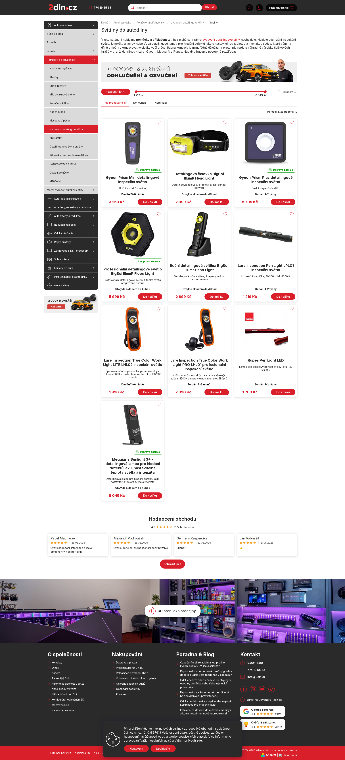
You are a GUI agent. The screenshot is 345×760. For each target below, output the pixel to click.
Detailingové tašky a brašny (66, 146)
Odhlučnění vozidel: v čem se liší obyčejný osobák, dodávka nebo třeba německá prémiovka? (205, 683)
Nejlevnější (140, 102)
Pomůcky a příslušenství (61, 59)
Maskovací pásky (60, 120)
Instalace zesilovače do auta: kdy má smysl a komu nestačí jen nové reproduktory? (205, 711)
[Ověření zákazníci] (263, 724)
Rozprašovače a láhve (63, 163)
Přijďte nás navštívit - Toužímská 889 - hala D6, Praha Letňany (85, 752)
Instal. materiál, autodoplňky (70, 276)
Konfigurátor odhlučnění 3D (68, 699)
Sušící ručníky (58, 85)
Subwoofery (61, 259)
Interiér (51, 51)
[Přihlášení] (259, 7)
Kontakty (57, 662)
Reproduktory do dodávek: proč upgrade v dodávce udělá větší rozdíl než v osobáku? (206, 673)
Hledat (209, 7)
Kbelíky (54, 77)
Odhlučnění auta (63, 233)
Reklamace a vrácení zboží (132, 672)
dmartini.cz (290, 755)
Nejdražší (161, 102)
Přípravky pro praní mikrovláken (69, 155)
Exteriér (51, 42)
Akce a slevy (62, 285)
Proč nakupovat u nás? (129, 667)
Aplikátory (56, 137)
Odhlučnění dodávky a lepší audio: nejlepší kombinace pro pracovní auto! (205, 703)
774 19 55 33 (102, 7)
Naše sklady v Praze (64, 688)
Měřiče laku (56, 181)
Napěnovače (57, 111)
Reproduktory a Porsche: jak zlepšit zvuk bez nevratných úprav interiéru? (204, 694)
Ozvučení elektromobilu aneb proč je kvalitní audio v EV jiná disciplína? (202, 664)
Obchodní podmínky (128, 688)
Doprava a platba (126, 662)
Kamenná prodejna (63, 710)
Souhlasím (163, 748)
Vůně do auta (55, 33)
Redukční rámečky (65, 224)
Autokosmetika (63, 25)
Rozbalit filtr (114, 91)
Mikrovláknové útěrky (63, 94)
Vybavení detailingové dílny (66, 129)
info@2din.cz (256, 677)
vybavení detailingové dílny (221, 39)
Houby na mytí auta (61, 68)
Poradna (121, 694)
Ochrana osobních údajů (130, 683)
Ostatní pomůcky (60, 172)
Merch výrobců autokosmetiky (65, 189)
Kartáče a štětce (59, 103)
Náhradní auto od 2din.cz (67, 694)
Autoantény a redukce (67, 215)
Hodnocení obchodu (172, 519)
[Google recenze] (263, 711)
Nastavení (136, 748)
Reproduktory (62, 242)
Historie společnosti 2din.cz (68, 683)
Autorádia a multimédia (67, 198)
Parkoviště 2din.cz (63, 678)
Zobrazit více (172, 564)
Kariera (56, 672)
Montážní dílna (60, 704)
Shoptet (271, 754)
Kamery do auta (63, 268)
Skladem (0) (290, 91)
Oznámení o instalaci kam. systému (136, 678)
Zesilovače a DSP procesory (71, 250)
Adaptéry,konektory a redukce (72, 207)
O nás (55, 667)
